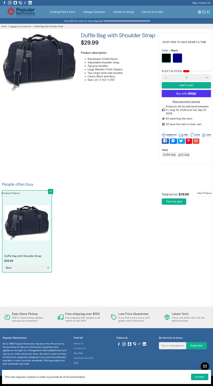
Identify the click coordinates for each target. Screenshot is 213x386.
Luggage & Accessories (20, 26)
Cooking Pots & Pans (62, 12)
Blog (195, 2)
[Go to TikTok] (25, 2)
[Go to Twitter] (181, 141)
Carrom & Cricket (152, 12)
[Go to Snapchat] (15, 2)
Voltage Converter (94, 12)
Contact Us (204, 2)
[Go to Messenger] (173, 141)
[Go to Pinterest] (189, 141)
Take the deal (174, 201)
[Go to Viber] (20, 2)
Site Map (78, 353)
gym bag (184, 154)
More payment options (186, 101)
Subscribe (196, 345)
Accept (199, 377)
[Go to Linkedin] (30, 2)
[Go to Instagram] (10, 2)
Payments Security (84, 358)
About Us (78, 343)
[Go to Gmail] (196, 141)
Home (4, 26)
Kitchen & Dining (123, 12)
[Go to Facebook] (4, 2)
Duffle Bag (169, 154)
